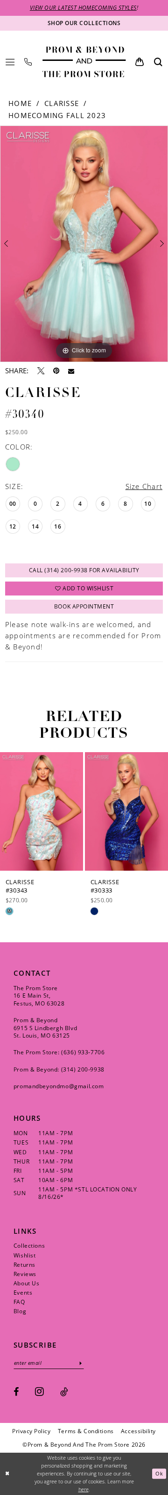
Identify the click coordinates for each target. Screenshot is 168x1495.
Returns (24, 1265)
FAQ (19, 1302)
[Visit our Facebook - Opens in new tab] (16, 1391)
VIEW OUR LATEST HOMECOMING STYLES (83, 7)
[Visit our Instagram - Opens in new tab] (39, 1391)
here (83, 1489)
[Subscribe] (80, 1363)
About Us (27, 1283)
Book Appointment (84, 606)
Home (20, 103)
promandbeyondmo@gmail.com (59, 1086)
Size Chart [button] (144, 486)
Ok (159, 1473)
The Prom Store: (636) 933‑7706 (59, 1052)
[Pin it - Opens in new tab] (56, 370)
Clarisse (61, 103)
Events (23, 1293)
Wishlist (25, 1255)
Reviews (25, 1274)
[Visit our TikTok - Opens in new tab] (64, 1391)
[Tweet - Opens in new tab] (40, 370)
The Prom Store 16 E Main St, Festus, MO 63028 (39, 995)
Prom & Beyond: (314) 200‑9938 (59, 1069)
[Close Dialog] (7, 1473)
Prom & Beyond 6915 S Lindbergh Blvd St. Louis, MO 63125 (45, 1027)
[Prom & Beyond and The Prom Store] (84, 61)
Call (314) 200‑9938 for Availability (84, 570)
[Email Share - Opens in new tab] (71, 371)
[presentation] (41, 811)
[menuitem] (10, 62)
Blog (20, 1311)
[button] (10, 62)
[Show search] (158, 61)
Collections (29, 1246)
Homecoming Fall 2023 (57, 115)
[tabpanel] (84, 244)
